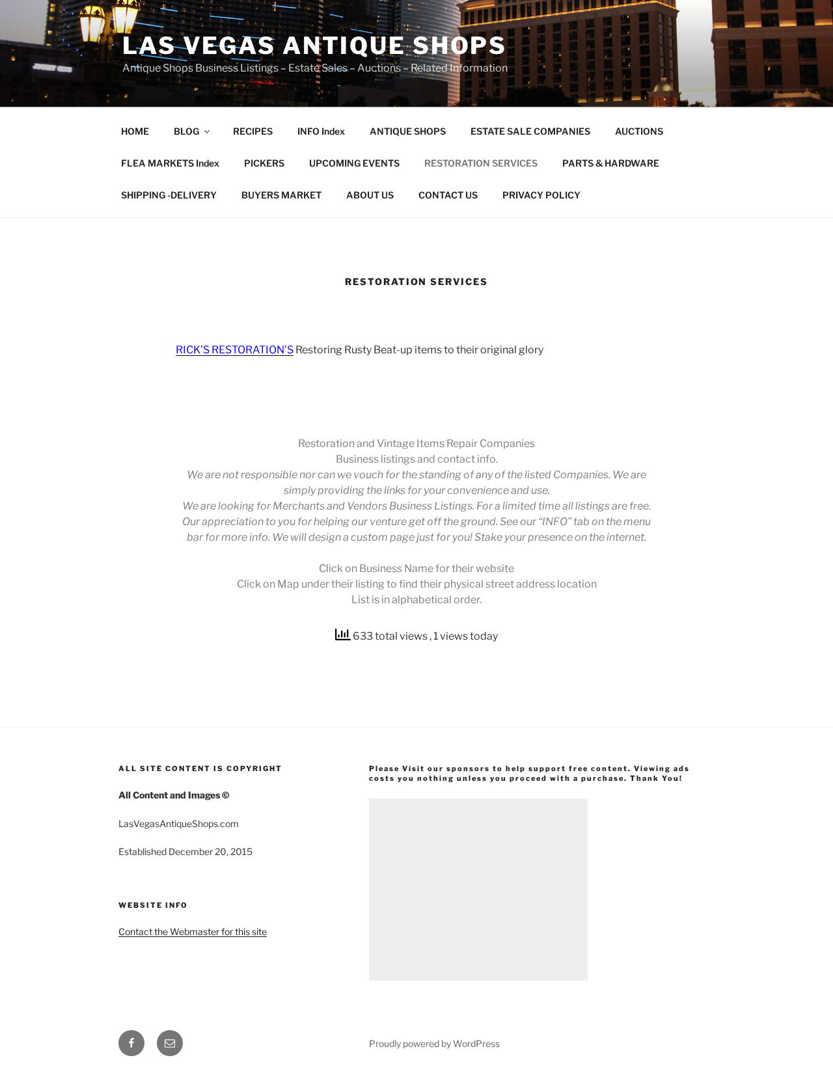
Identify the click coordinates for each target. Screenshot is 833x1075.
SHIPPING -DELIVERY (169, 194)
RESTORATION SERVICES (481, 163)
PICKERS (264, 163)
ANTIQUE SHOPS (408, 131)
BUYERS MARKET (281, 194)
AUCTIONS (639, 131)
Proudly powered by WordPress (434, 1043)
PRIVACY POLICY (541, 194)
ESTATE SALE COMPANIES (530, 131)
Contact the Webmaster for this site (192, 931)
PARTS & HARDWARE (610, 163)
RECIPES (253, 131)
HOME (135, 131)
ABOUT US (370, 194)
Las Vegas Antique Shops (314, 45)
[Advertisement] (478, 889)
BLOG (186, 131)
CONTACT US (448, 194)
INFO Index (321, 131)
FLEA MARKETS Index (170, 163)
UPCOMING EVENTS (354, 163)
